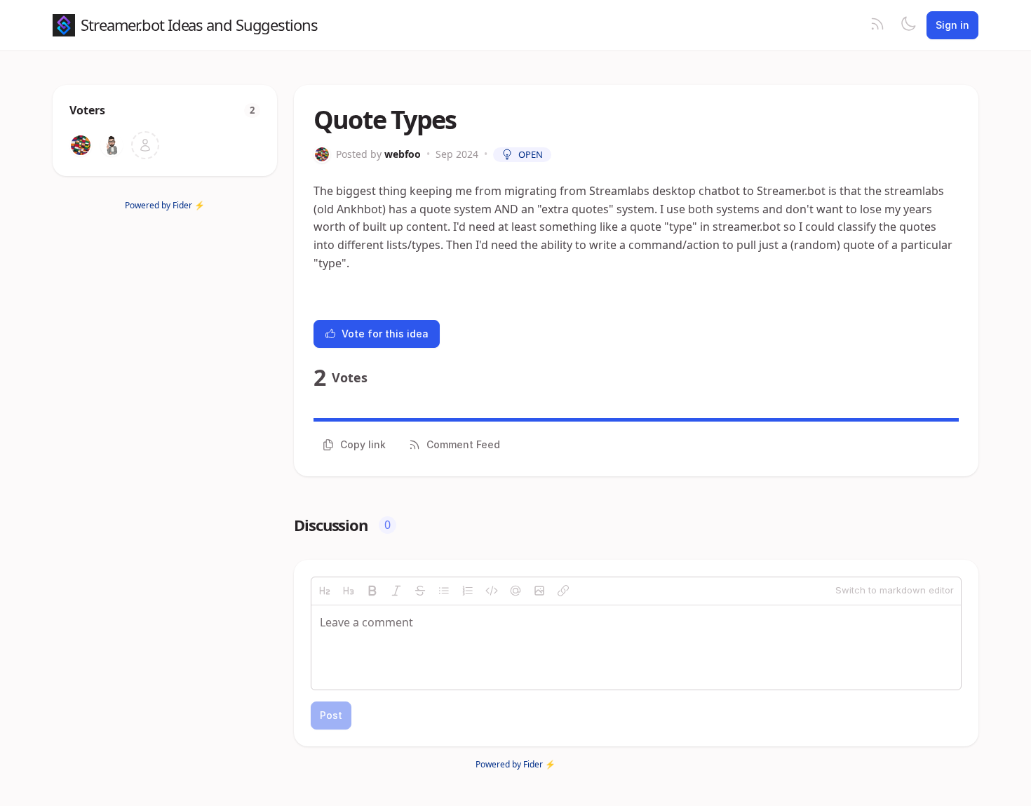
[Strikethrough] (420, 590)
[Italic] (396, 590)
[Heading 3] (348, 590)
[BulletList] (443, 590)
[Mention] (515, 590)
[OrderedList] (467, 590)
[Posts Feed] (877, 25)
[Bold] (372, 590)
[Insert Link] (563, 590)
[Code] (491, 590)
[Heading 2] (324, 590)
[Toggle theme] (908, 25)
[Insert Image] (539, 590)
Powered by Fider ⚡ (165, 205)
